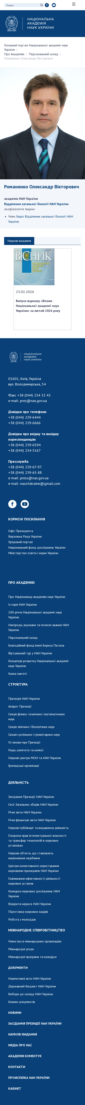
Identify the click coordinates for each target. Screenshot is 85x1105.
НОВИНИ (14, 1013)
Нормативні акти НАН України (29, 978)
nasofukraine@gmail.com (40, 483)
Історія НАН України (22, 604)
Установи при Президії (24, 742)
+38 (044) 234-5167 (24, 450)
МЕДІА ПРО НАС (20, 1045)
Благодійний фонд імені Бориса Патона (36, 645)
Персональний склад (43, 54)
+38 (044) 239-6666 (24, 422)
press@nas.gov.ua (34, 478)
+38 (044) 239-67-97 (25, 467)
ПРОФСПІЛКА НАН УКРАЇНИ (29, 1078)
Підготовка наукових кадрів (28, 912)
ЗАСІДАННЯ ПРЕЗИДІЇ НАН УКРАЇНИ (34, 1023)
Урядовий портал (20, 542)
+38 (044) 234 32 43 (34, 395)
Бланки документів (21, 1002)
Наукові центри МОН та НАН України (34, 758)
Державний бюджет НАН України (32, 986)
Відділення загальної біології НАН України (36, 204)
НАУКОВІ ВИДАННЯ (22, 1034)
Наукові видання (19, 241)
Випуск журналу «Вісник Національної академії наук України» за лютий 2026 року (38, 306)
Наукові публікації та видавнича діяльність (38, 828)
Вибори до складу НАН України (30, 994)
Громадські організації (23, 766)
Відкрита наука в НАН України (29, 904)
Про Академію (14, 54)
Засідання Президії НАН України (31, 797)
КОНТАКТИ (16, 1067)
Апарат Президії (20, 706)
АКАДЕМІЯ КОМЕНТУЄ (25, 1056)
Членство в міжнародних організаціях (34, 941)
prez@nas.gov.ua (33, 400)
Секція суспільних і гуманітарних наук (34, 734)
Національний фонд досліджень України (36, 547)
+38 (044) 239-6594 (24, 444)
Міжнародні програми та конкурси (32, 957)
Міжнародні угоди (21, 949)
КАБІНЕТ (14, 1088)
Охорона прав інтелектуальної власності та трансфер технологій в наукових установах (37, 840)
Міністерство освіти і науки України (33, 553)
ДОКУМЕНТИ (18, 968)
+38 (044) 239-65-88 (25, 472)
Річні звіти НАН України (24, 812)
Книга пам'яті (17, 674)
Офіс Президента (20, 531)
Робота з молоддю (22, 919)
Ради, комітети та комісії (26, 750)
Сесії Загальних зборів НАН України (33, 804)
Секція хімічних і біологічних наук (31, 727)
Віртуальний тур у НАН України (30, 653)
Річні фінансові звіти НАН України (32, 820)
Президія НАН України (24, 698)
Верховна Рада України (25, 536)
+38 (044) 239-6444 (24, 417)
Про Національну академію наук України (36, 597)
